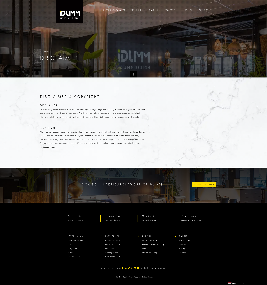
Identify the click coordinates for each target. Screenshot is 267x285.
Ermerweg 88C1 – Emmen (190, 220)
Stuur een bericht (113, 220)
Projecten (73, 248)
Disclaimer (183, 244)
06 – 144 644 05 (76, 220)
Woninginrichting (113, 252)
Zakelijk (147, 236)
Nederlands (235, 283)
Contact (72, 252)
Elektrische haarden (114, 256)
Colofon (182, 252)
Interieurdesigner (76, 240)
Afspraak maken (203, 184)
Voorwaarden (184, 240)
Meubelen (109, 248)
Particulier (112, 236)
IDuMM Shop (74, 256)
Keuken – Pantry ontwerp (153, 244)
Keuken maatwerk (112, 244)
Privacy (182, 248)
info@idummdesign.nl (151, 220)
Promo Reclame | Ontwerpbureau (141, 277)
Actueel (72, 244)
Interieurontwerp (112, 240)
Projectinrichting (149, 252)
